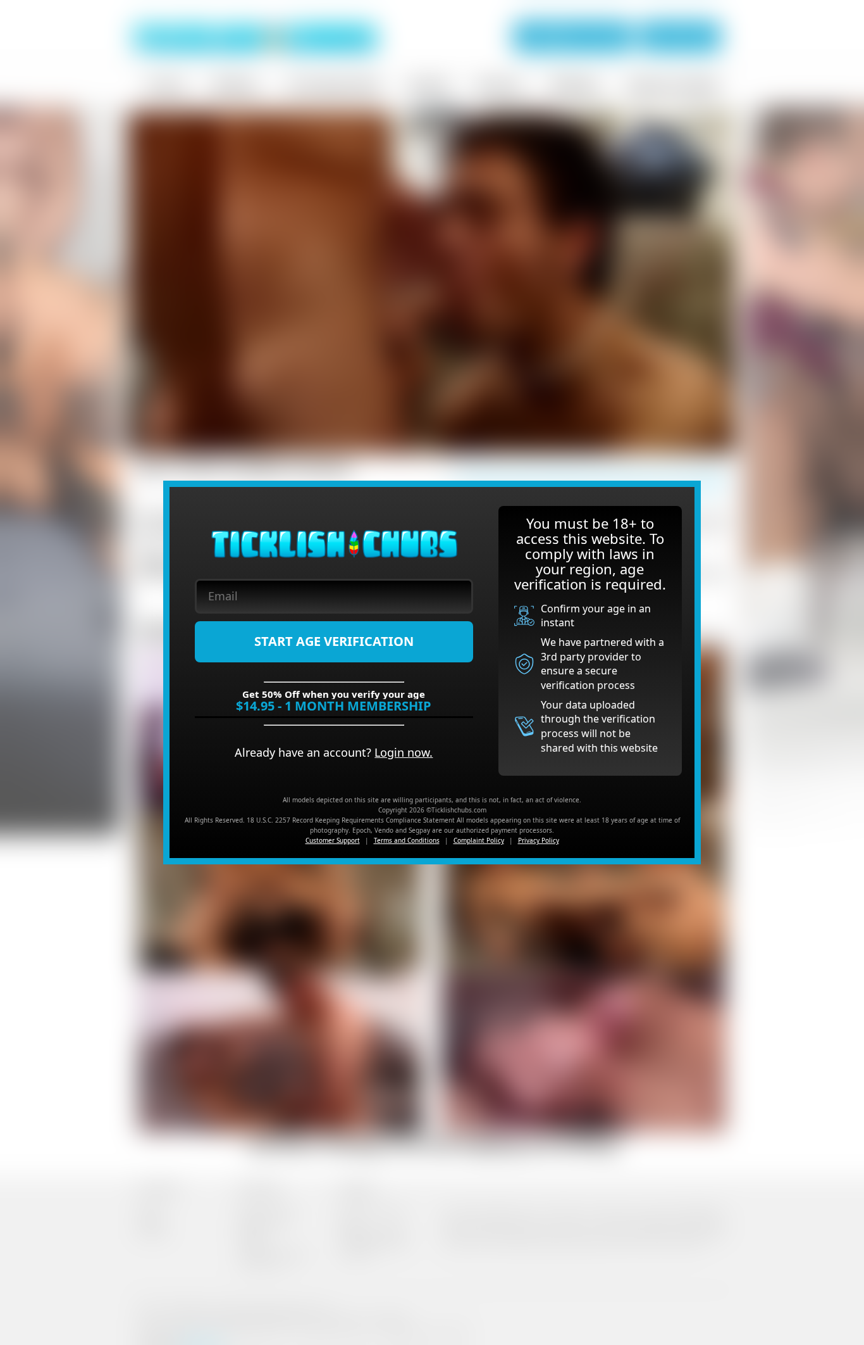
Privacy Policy (538, 840)
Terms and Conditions (407, 840)
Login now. (403, 752)
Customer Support (332, 840)
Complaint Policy (479, 840)
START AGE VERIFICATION (334, 641)
